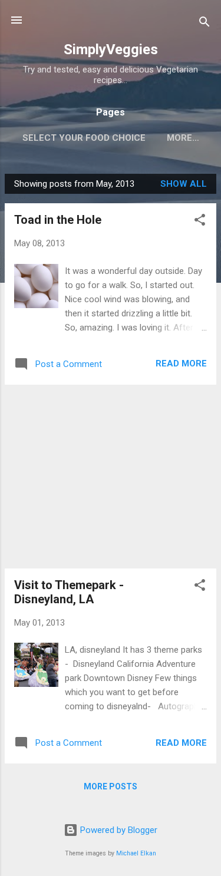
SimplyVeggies (111, 49)
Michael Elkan (136, 853)
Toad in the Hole (57, 220)
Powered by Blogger (117, 830)
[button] (200, 222)
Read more (181, 363)
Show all (183, 183)
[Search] (204, 24)
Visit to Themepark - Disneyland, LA (69, 592)
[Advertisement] (110, 476)
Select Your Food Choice (84, 138)
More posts (110, 786)
